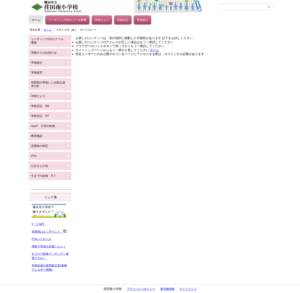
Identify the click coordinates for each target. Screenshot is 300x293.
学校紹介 (142, 19)
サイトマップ (188, 289)
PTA (33, 156)
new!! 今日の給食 (43, 125)
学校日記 (123, 19)
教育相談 (36, 135)
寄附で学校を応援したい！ (49, 246)
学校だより (102, 19)
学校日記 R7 (40, 115)
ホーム (36, 19)
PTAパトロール (41, 239)
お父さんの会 (39, 165)
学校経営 (36, 72)
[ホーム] (124, 7)
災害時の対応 (39, 146)
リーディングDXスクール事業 (67, 19)
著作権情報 (167, 289)
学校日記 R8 (40, 106)
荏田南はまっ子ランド (47, 231)
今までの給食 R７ (43, 175)
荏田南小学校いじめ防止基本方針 (48, 84)
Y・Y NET (38, 224)
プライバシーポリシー (141, 289)
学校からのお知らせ (44, 52)
